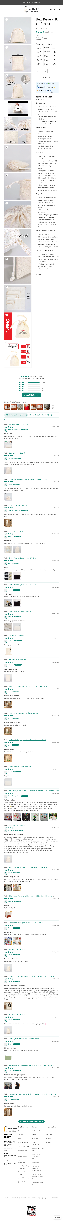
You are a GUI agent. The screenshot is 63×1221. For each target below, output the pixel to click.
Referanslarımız (36, 1162)
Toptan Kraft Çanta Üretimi (37, 1184)
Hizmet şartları (22, 1198)
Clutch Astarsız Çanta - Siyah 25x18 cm (23, 558)
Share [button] (39, 274)
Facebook (49, 1134)
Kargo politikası (32, 1198)
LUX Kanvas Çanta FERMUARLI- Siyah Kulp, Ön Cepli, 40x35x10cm (32, 976)
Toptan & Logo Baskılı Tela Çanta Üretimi (37, 1177)
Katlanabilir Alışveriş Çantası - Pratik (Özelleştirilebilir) (28, 740)
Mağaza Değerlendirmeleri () (40, 415)
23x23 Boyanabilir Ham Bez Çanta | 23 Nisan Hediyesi (28, 867)
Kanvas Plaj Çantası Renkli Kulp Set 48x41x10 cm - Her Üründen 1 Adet (34, 791)
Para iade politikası (53, 1197)
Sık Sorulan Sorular (37, 1131)
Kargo (45, 37)
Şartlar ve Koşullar (23, 1146)
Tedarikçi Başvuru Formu (23, 1173)
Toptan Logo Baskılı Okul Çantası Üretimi (36, 1168)
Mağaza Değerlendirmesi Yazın (31, 394)
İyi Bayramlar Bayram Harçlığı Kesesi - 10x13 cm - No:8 (28, 479)
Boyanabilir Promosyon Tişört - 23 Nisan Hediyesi (26, 923)
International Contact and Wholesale (36, 1156)
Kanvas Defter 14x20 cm (17, 660)
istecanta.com (13, 1197)
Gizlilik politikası (42, 1197)
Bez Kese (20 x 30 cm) (17, 949)
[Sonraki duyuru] (60, 2)
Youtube (48, 1138)
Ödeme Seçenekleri (35, 1143)
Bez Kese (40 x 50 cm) (17, 453)
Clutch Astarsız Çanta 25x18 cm (20, 611)
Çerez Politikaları (23, 1182)
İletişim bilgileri (42, 1198)
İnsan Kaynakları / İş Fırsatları (23, 1167)
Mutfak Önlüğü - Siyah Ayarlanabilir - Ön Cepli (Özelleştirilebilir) (31, 1065)
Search (20, 1131)
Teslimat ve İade (23, 1142)
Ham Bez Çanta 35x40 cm (18, 505)
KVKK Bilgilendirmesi (22, 1155)
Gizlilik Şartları (22, 1150)
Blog (19, 1138)
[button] (3, 9)
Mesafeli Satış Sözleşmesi (22, 1161)
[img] (31, 377)
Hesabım (20, 1134)
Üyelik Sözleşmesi (23, 1178)
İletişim (34, 1134)
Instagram (49, 1131)
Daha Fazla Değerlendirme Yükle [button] (31, 1121)
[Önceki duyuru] (3, 2)
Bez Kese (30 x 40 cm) (17, 531)
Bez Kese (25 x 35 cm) (17, 825)
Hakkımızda (35, 1138)
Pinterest (48, 1142)
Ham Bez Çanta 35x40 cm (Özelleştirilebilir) (24, 713)
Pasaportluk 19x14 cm (16, 635)
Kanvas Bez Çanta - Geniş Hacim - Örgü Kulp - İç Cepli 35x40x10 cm (33, 1094)
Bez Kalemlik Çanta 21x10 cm (19, 424)
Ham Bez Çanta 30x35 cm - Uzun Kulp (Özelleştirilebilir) (28, 686)
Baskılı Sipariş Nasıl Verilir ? (37, 1149)
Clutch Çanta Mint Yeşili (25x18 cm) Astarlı (24, 1039)
